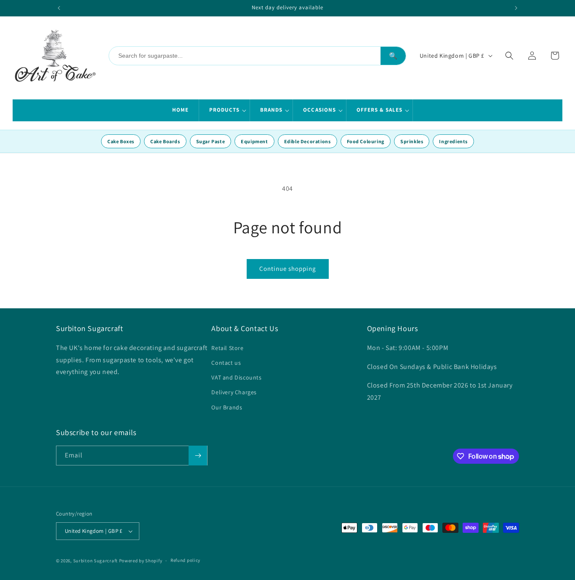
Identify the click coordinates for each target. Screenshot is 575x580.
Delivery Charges (234, 392)
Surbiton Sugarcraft (95, 561)
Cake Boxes (120, 141)
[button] (224, 110)
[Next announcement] (516, 8)
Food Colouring (365, 141)
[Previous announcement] (59, 8)
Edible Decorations (307, 141)
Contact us (226, 362)
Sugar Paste (210, 141)
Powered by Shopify (140, 561)
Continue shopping (287, 269)
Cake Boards (165, 141)
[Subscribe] (198, 455)
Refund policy (185, 560)
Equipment (254, 141)
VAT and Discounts (236, 377)
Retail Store (227, 348)
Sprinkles (411, 141)
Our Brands (226, 407)
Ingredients (453, 141)
